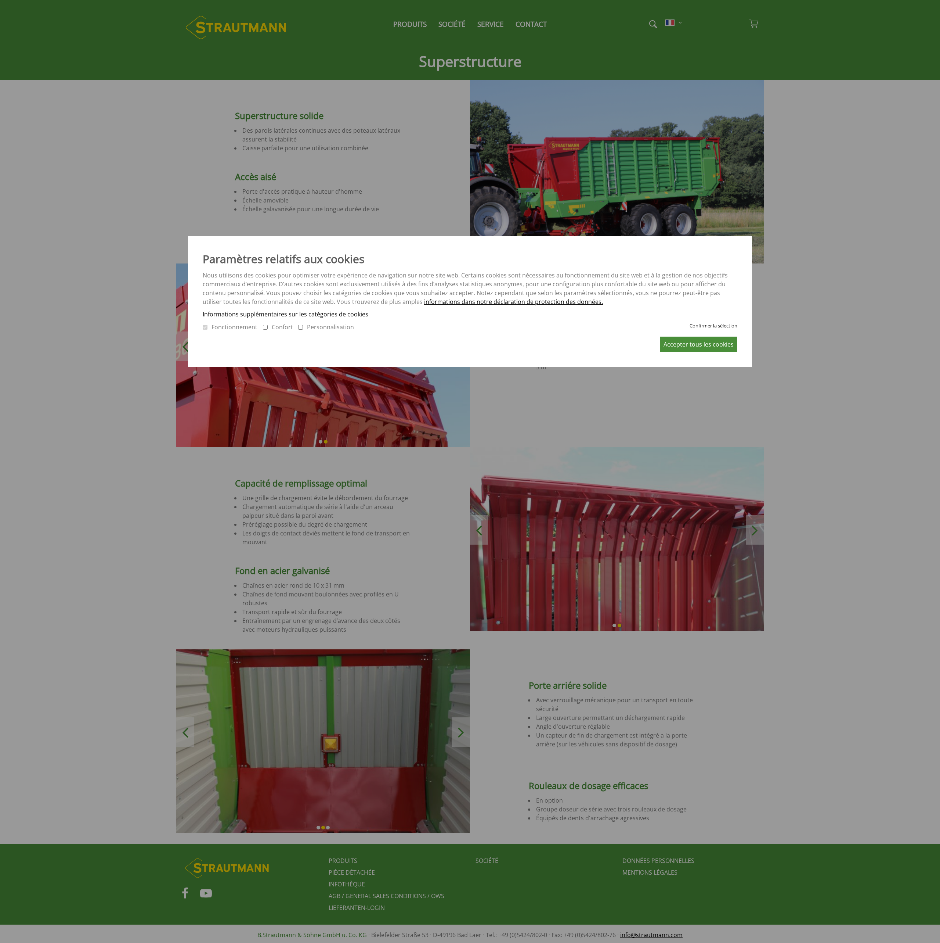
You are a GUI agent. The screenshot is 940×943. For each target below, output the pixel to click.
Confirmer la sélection (713, 325)
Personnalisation (330, 327)
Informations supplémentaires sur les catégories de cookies (285, 314)
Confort (282, 327)
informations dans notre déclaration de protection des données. (513, 302)
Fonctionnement (234, 327)
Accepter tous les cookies (699, 344)
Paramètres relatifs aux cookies (283, 258)
